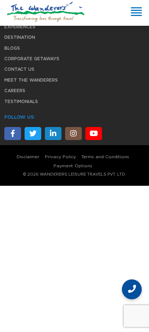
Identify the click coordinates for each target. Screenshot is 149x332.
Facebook (12, 133)
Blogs (12, 48)
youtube (93, 133)
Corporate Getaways (31, 59)
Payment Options (73, 166)
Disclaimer (28, 157)
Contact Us (19, 69)
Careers (14, 91)
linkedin (53, 133)
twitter (33, 133)
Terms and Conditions (105, 157)
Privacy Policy (60, 157)
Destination (19, 37)
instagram (73, 133)
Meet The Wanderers (31, 80)
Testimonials (21, 101)
